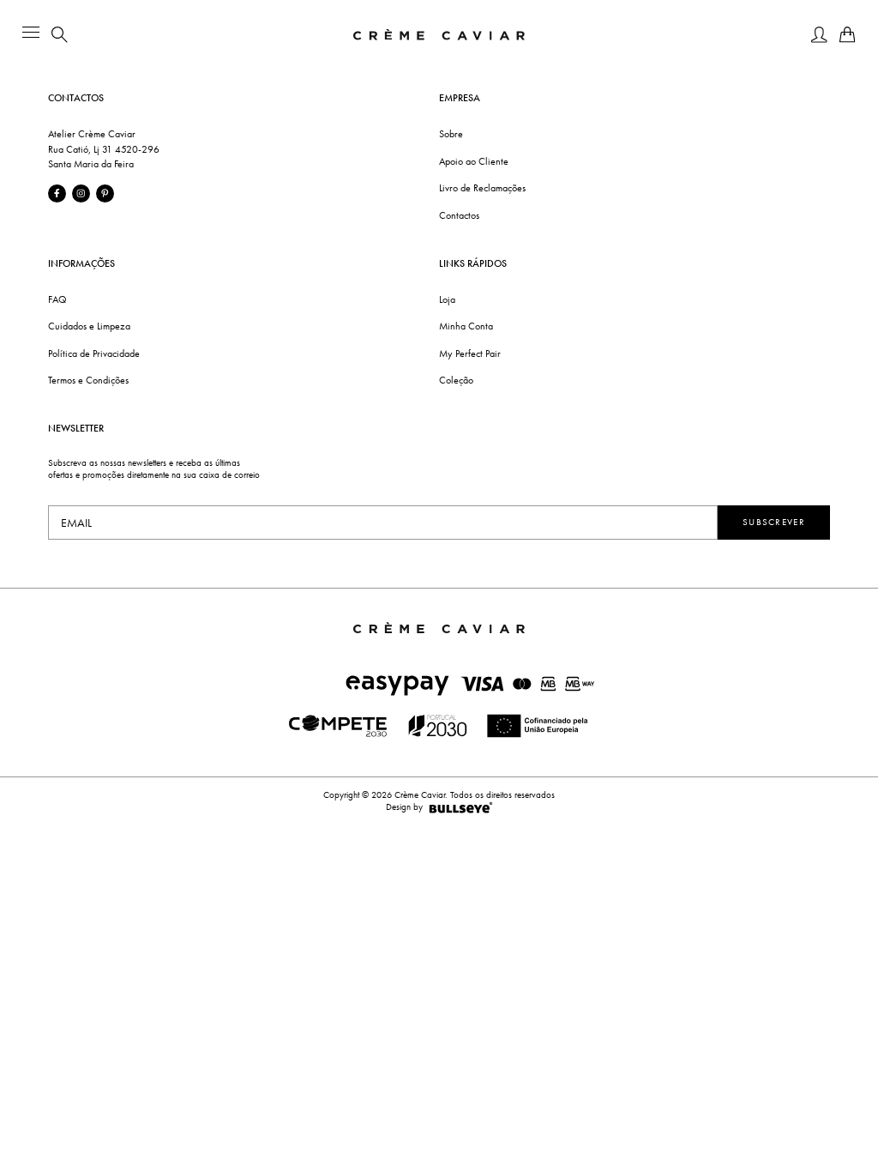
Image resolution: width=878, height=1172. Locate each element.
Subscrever (774, 522)
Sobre (451, 134)
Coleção (456, 380)
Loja (447, 299)
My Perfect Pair (470, 353)
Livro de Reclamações (482, 188)
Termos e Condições (88, 380)
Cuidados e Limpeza (89, 326)
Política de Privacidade (94, 353)
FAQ (57, 299)
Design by (404, 807)
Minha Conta (466, 326)
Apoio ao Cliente (473, 161)
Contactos (459, 215)
